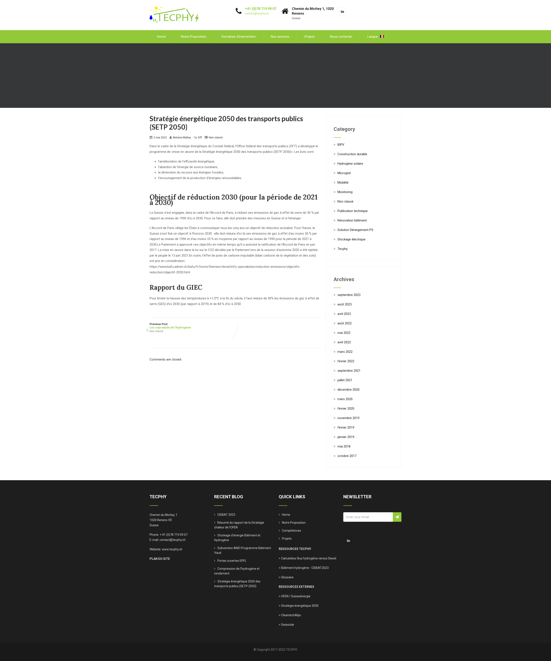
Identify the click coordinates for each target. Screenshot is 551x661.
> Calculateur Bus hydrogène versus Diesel (307, 558)
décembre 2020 (348, 390)
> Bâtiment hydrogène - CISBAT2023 (304, 568)
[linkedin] (342, 11)
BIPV (340, 145)
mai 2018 (343, 446)
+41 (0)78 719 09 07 (260, 9)
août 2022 (344, 323)
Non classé (216, 137)
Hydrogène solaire (350, 164)
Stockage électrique (351, 239)
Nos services (280, 37)
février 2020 (345, 408)
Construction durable (352, 154)
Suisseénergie (300, 596)
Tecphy (342, 249)
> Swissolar (286, 624)
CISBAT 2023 (226, 514)
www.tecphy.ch (172, 549)
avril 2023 (344, 314)
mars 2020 (345, 399)
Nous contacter (341, 37)
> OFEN (283, 596)
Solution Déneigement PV (355, 230)
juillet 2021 (344, 380)
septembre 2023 (349, 295)
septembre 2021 (349, 371)
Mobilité (342, 182)
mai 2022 (343, 333)
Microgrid (344, 173)
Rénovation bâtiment (352, 220)
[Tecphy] (174, 2)
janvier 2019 (345, 437)
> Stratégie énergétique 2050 (299, 605)
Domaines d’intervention (238, 37)
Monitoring (345, 192)
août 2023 (344, 304)
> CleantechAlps (290, 615)
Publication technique (352, 211)
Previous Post (170, 326)
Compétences (291, 530)
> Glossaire (286, 577)
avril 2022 (344, 342)
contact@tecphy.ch (257, 13)
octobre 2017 (346, 456)
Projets (310, 37)
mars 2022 (345, 352)
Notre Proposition (193, 37)
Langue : (373, 37)
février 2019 (345, 427)
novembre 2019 (348, 418)
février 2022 (345, 361)
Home (161, 37)
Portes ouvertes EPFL (231, 560)
